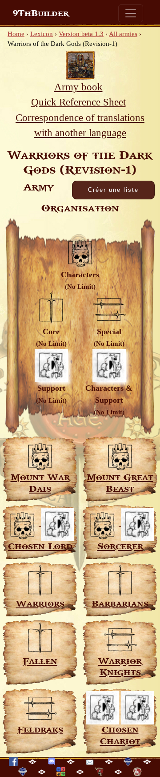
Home (16, 33)
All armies (123, 33)
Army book (78, 87)
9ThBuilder (40, 13)
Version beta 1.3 (81, 33)
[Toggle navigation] (130, 13)
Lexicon (41, 33)
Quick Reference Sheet (78, 102)
